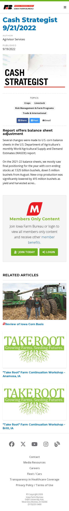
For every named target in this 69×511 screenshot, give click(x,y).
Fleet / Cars (34, 474)
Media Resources (34, 462)
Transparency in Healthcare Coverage (34, 479)
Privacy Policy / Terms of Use (34, 485)
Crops (27, 103)
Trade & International (34, 113)
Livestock (39, 103)
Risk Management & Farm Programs (34, 108)
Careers (34, 468)
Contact (34, 457)
